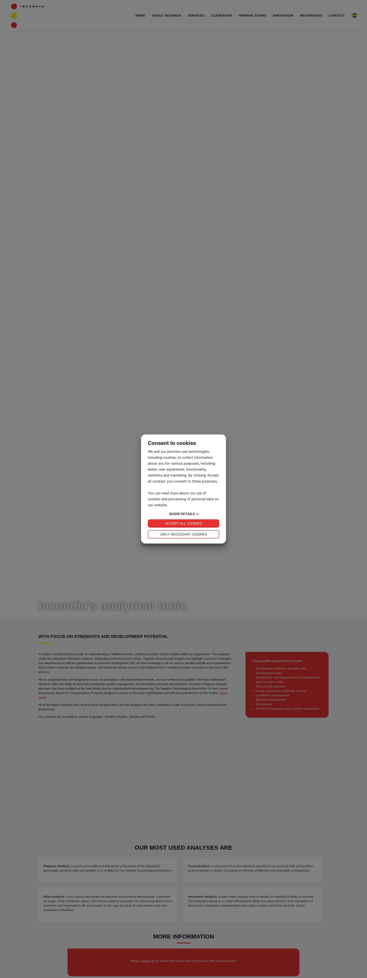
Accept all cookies (183, 523)
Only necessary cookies (183, 534)
